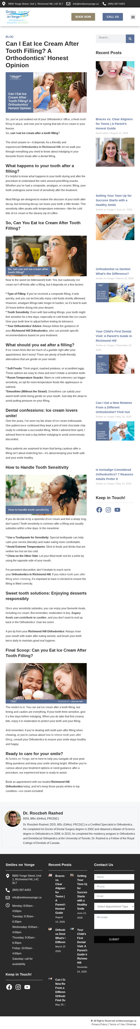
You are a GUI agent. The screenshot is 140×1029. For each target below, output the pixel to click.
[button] (133, 17)
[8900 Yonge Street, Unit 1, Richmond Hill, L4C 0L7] (4, 4)
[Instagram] (108, 509)
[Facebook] (99, 509)
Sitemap (131, 1024)
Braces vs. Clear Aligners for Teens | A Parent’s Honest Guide (114, 123)
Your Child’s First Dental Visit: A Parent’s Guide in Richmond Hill (114, 336)
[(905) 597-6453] (104, 3)
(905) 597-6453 (116, 3)
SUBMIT (114, 939)
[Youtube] (117, 509)
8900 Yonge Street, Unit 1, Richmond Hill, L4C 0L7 (35, 3)
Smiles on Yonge (19, 758)
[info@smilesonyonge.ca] (68, 4)
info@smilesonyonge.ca (86, 3)
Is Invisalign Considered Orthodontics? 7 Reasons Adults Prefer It (114, 474)
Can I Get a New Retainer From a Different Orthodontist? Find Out (114, 407)
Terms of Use (117, 1024)
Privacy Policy (99, 1024)
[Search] (130, 38)
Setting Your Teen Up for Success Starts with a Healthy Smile (114, 200)
